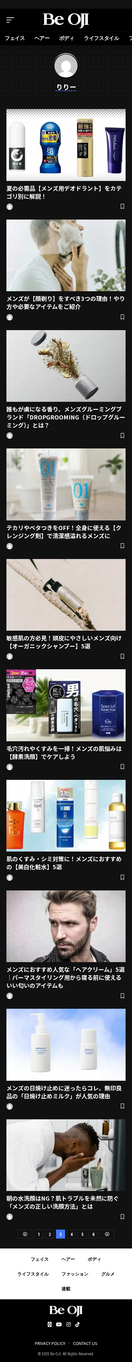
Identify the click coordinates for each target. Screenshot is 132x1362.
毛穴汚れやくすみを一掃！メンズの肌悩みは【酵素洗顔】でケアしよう (64, 752)
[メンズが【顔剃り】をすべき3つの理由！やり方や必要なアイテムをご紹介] (66, 255)
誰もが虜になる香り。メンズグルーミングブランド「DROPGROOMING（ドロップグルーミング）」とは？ (65, 417)
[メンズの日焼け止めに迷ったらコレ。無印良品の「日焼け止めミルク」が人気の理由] (66, 1044)
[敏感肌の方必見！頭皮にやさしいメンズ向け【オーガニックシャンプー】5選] (66, 595)
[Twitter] (49, 1325)
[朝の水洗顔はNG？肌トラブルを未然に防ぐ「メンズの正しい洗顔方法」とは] (66, 1155)
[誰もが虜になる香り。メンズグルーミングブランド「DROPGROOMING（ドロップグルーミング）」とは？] (66, 366)
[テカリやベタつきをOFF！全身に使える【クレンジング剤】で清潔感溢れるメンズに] (66, 484)
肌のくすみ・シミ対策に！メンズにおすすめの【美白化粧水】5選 (64, 862)
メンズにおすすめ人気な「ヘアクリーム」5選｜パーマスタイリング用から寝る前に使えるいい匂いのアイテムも (65, 977)
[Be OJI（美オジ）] (66, 20)
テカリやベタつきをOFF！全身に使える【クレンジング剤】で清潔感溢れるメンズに (63, 531)
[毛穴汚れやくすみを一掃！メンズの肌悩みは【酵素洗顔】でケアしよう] (66, 705)
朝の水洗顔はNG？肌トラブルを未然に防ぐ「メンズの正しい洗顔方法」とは (62, 1202)
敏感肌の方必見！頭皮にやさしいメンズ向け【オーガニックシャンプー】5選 (64, 642)
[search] (121, 20)
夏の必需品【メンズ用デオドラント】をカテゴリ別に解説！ (64, 192)
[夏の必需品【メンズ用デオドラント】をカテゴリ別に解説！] (66, 145)
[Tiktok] (77, 1325)
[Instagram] (68, 1325)
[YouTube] (59, 1325)
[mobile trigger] (11, 20)
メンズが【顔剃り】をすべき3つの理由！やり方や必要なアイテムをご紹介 (65, 302)
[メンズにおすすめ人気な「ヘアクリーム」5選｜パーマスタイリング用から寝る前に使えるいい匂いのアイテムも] (66, 926)
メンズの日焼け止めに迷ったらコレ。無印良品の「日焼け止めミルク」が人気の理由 (64, 1092)
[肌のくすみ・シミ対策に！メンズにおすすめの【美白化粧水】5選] (66, 816)
